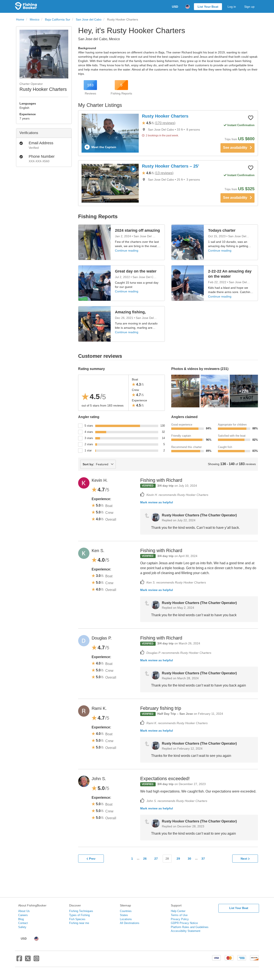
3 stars (89, 438)
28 (167, 858)
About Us (24, 911)
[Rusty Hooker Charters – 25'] (110, 183)
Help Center (178, 911)
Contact (23, 923)
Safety (22, 927)
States (124, 915)
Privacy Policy (180, 919)
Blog (21, 919)
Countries (126, 911)
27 (156, 858)
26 (145, 858)
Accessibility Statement (185, 931)
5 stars (89, 425)
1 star (88, 450)
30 (189, 858)
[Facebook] (19, 960)
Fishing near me (79, 923)
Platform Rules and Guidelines (189, 927)
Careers (23, 915)
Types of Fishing (79, 915)
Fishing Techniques (81, 911)
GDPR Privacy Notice (184, 923)
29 (178, 858)
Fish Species (77, 919)
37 (203, 858)
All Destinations (129, 923)
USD (175, 6)
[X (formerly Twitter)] (28, 960)
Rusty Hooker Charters (165, 116)
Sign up (249, 6)
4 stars (89, 431)
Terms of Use (179, 915)
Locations (126, 919)
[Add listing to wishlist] (251, 117)
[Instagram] (36, 960)
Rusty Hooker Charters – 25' (170, 166)
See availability (236, 147)
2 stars (89, 444)
